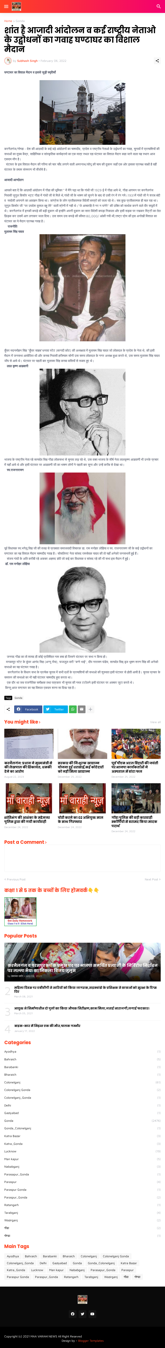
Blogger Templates (91, 1340)
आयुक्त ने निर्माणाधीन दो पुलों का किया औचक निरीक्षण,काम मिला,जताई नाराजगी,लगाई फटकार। (81, 1008)
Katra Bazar (82, 1136)
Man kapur (82, 1159)
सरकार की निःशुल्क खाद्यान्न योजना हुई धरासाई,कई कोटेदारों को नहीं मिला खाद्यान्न (81, 767)
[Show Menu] (6, 6)
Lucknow (82, 1151)
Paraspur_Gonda (82, 1197)
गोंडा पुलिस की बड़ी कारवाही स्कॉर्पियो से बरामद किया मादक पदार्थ (134, 822)
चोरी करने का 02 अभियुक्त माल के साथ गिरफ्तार (80, 820)
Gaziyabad (82, 1113)
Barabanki (82, 1067)
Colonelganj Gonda (82, 1090)
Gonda (20, 21)
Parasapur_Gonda (82, 1174)
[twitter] (82, 1314)
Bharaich (82, 1074)
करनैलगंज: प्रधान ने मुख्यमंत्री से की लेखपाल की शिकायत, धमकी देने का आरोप (28, 767)
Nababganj (82, 1166)
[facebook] (72, 1314)
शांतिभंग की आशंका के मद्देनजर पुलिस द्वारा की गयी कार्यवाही (27, 820)
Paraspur (82, 1182)
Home (8, 21)
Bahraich (82, 1059)
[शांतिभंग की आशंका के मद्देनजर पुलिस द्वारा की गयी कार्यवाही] (28, 798)
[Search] (159, 6)
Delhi (82, 1105)
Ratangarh (82, 1205)
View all (155, 722)
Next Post (151, 879)
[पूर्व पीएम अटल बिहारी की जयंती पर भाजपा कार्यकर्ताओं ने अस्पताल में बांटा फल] (136, 744)
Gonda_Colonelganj (82, 1128)
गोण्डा (82, 1235)
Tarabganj (82, 1212)
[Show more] (90, 709)
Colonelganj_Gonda (82, 1097)
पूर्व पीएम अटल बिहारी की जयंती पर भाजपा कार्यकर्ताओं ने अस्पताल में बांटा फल (135, 767)
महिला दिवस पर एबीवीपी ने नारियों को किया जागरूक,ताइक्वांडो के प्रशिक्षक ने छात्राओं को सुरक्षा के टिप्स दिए (85, 990)
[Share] (157, 60)
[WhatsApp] (73, 709)
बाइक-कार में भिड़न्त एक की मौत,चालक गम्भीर (47, 1026)
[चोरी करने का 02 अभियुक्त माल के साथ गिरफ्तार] (82, 798)
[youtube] (92, 1314)
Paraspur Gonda (82, 1189)
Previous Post (16, 879)
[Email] (82, 709)
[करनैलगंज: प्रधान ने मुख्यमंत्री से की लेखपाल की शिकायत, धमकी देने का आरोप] (28, 744)
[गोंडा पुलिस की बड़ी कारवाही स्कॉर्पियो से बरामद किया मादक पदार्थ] (136, 798)
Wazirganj (82, 1220)
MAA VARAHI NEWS (44, 1336)
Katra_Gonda (82, 1143)
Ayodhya (82, 1051)
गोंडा (82, 1228)
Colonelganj (82, 1082)
